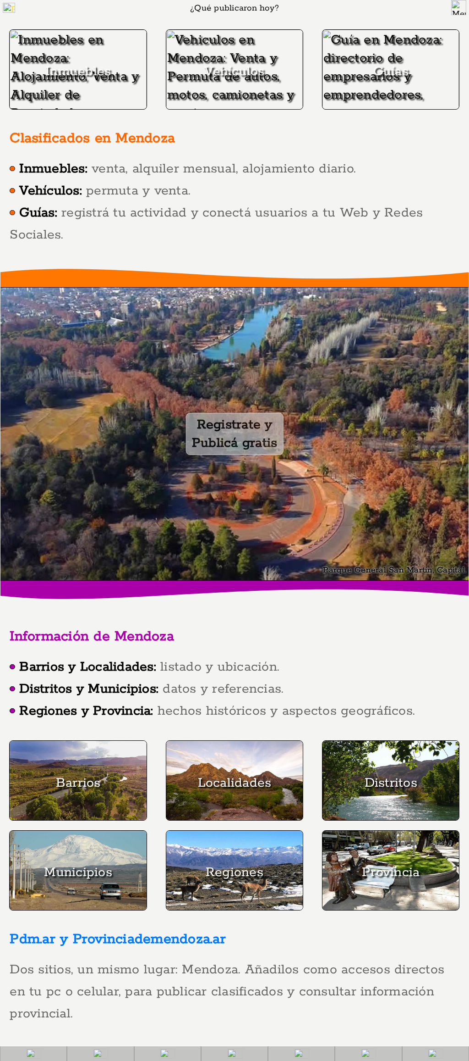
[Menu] (458, 7)
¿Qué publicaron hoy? (234, 8)
